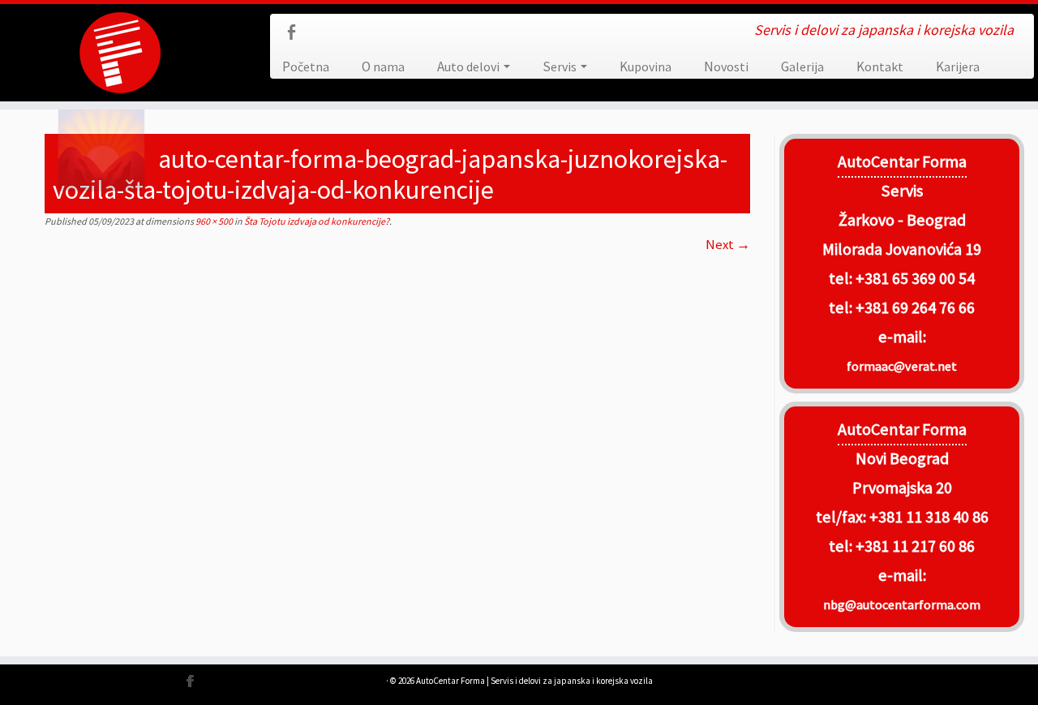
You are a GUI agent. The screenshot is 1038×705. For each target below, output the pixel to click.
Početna (305, 66)
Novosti (726, 66)
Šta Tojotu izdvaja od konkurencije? (315, 221)
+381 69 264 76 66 (915, 307)
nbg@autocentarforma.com (901, 604)
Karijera (958, 66)
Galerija (802, 66)
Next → (728, 244)
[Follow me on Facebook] (296, 34)
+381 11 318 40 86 (927, 516)
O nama (383, 66)
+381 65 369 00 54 (915, 278)
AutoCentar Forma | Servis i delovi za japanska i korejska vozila (534, 680)
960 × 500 (213, 221)
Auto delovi (469, 66)
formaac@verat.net (902, 366)
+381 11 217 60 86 (915, 546)
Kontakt (879, 66)
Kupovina (645, 66)
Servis (561, 66)
